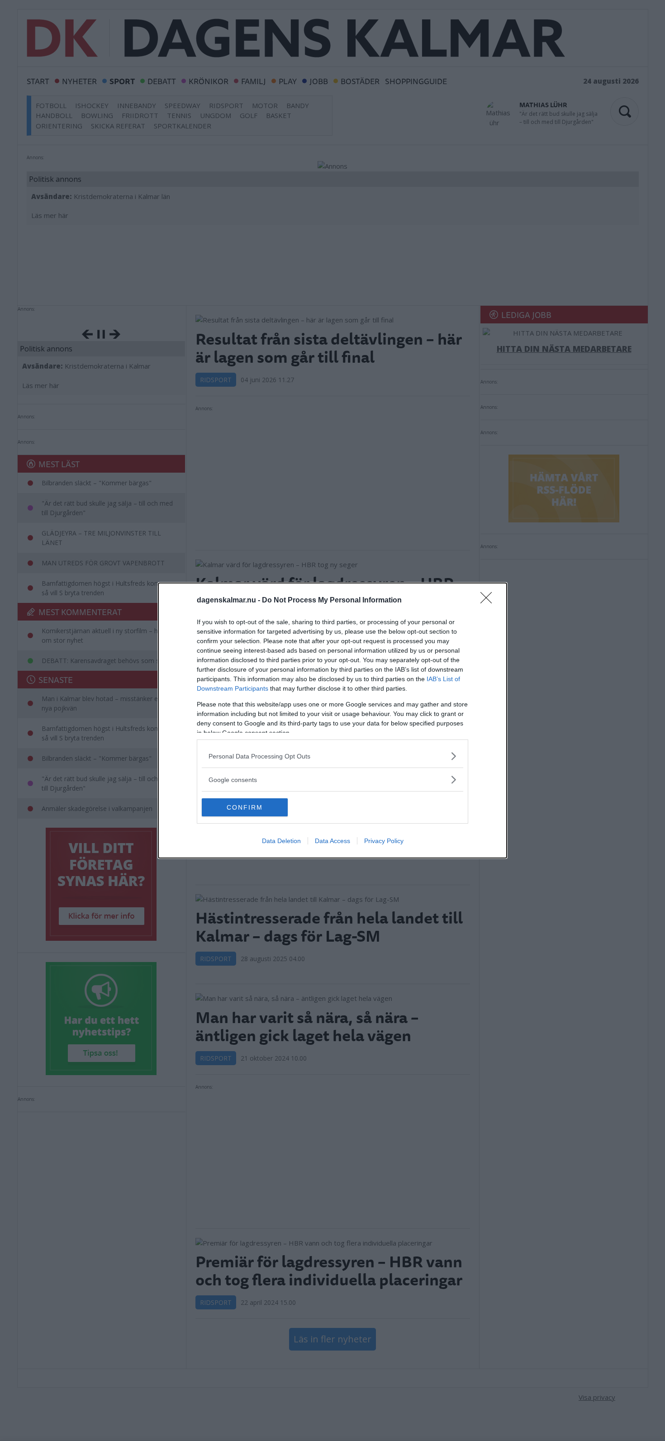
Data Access (332, 840)
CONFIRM (245, 807)
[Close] (489, 600)
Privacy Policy (384, 840)
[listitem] (332, 756)
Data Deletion (281, 840)
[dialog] (332, 720)
